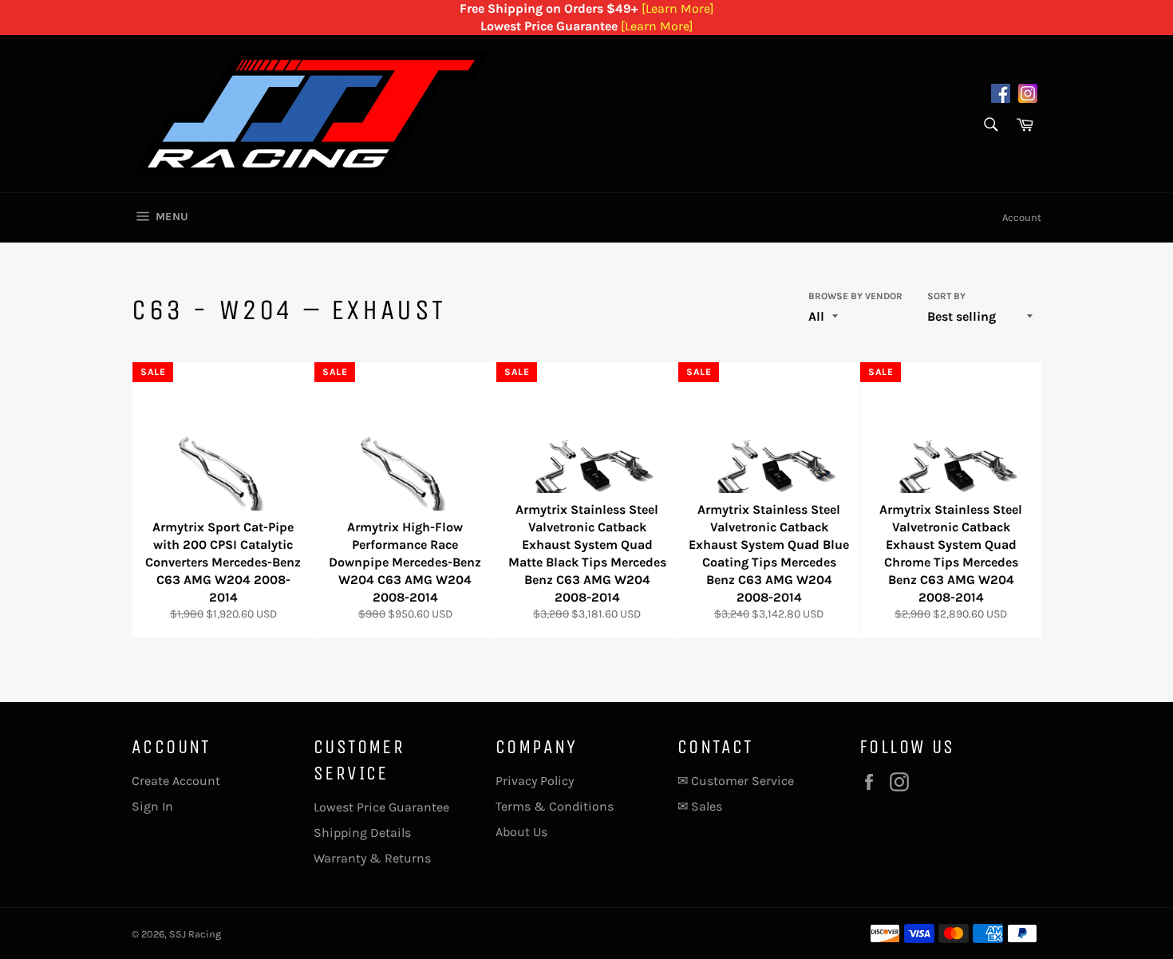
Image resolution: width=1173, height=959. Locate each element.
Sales (706, 806)
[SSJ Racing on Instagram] (1027, 96)
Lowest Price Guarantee (381, 807)
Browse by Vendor (855, 296)
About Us (521, 831)
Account (1021, 217)
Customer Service (742, 780)
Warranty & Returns (372, 858)
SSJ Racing (195, 934)
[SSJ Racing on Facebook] (1000, 96)
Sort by (946, 296)
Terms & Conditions (555, 806)
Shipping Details (362, 832)
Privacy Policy (535, 780)
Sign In (152, 806)
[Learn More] (678, 8)
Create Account (176, 780)
